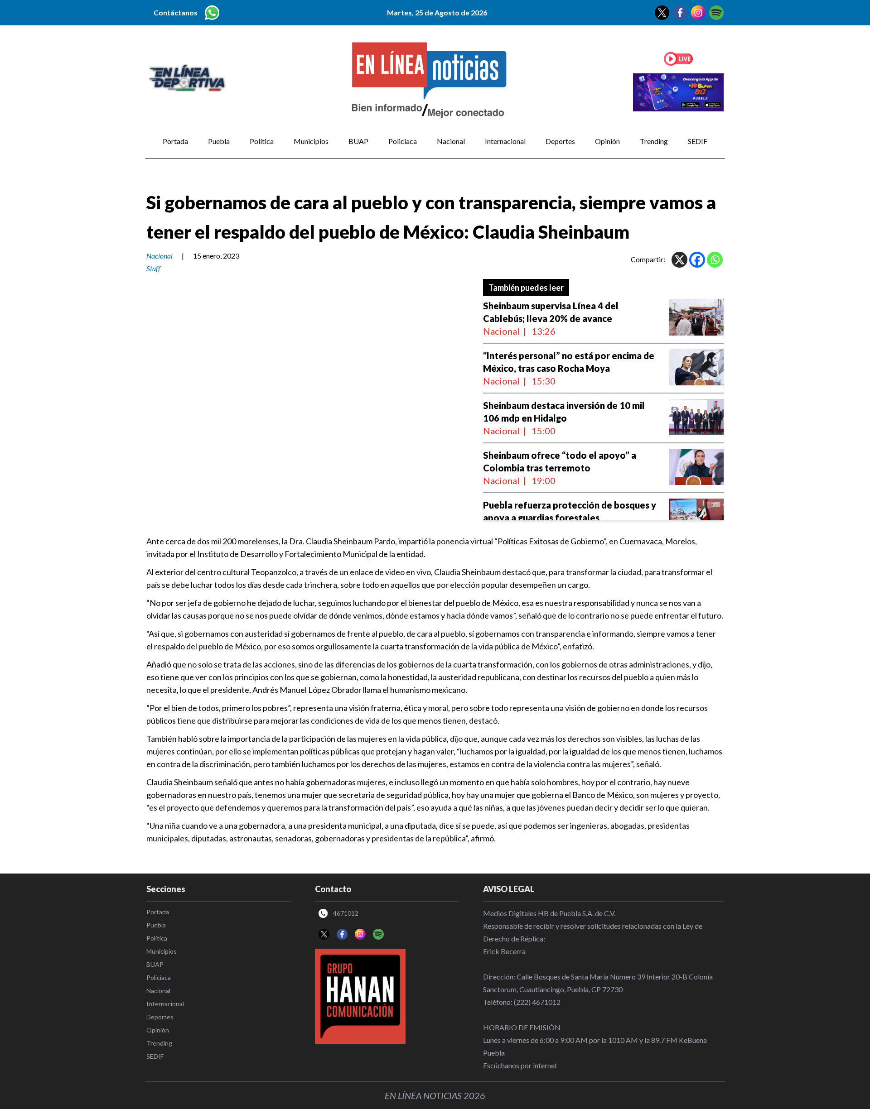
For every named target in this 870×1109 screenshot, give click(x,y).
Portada (175, 141)
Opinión (607, 141)
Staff (153, 268)
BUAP (358, 141)
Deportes (560, 141)
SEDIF (697, 141)
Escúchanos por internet (520, 1065)
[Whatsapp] (715, 260)
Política (262, 141)
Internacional (505, 141)
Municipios (311, 141)
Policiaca (402, 141)
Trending (654, 141)
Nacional (451, 141)
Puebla (219, 141)
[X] (679, 260)
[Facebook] (697, 260)
